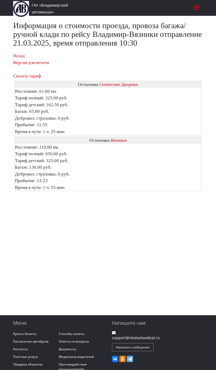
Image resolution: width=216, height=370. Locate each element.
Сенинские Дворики (118, 84)
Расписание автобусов (30, 341)
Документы (67, 349)
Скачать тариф (27, 76)
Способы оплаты (71, 334)
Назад (19, 55)
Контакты (20, 349)
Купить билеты (24, 334)
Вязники (119, 140)
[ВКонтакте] (115, 359)
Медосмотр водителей (76, 356)
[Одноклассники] (122, 359)
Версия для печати (31, 62)
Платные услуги (25, 356)
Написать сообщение (133, 347)
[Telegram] (130, 359)
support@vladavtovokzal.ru (136, 337)
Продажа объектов (27, 364)
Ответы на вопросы (74, 341)
